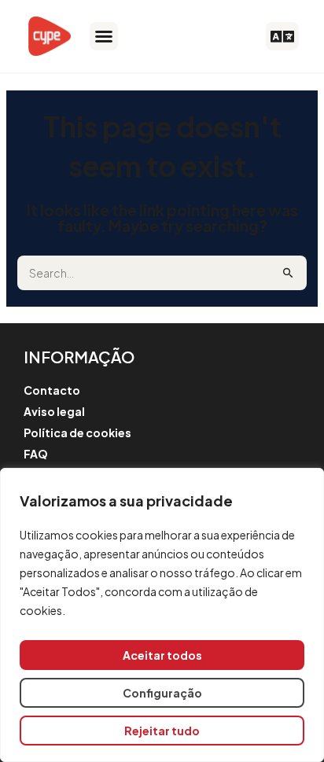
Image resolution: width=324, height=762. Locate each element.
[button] (104, 36)
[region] (162, 615)
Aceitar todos (162, 655)
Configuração (162, 693)
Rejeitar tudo (162, 730)
